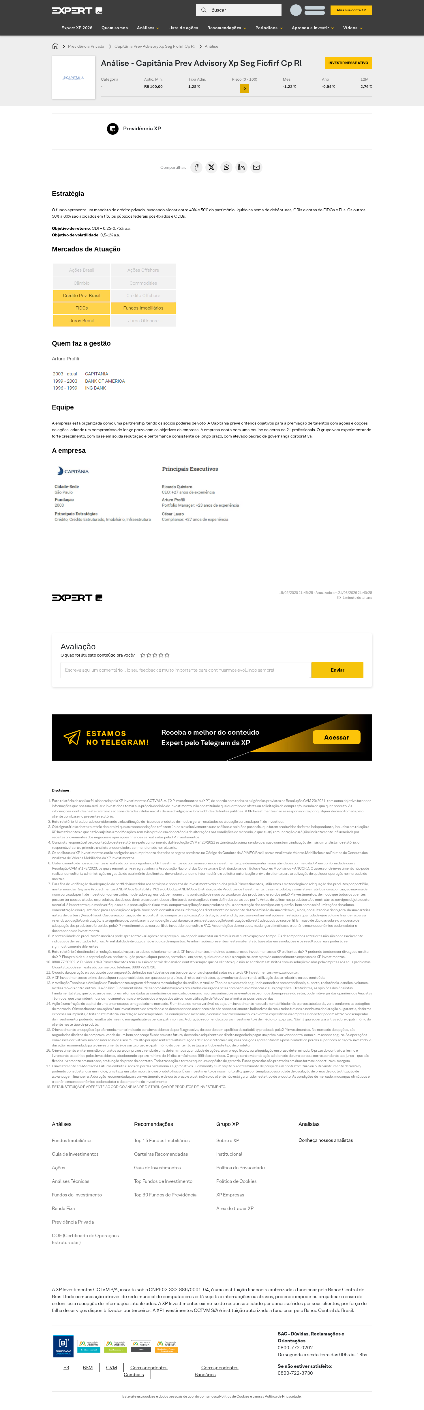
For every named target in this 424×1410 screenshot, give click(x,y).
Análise (211, 46)
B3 (66, 1368)
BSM (88, 1368)
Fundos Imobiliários (72, 1140)
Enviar (337, 670)
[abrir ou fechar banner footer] (408, 1380)
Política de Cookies (236, 1181)
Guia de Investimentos (75, 1154)
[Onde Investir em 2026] (212, 1397)
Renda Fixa (63, 1208)
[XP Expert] (77, 10)
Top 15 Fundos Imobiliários (162, 1140)
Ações (58, 1168)
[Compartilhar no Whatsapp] (226, 167)
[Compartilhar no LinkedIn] (241, 167)
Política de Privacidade (240, 1168)
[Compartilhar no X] (211, 167)
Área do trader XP (235, 1208)
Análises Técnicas (70, 1181)
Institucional (229, 1154)
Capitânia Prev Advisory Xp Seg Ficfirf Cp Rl (155, 46)
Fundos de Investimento (77, 1195)
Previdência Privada (86, 46)
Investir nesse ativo (348, 63)
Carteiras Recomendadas (161, 1154)
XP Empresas (230, 1195)
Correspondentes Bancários (217, 1371)
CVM (111, 1368)
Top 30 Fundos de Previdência (165, 1195)
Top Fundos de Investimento (163, 1181)
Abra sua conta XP (351, 10)
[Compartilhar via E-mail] (256, 167)
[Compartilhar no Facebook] (196, 167)
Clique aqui (329, 556)
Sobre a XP (227, 1140)
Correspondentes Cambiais (146, 1371)
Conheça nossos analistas (326, 1140)
